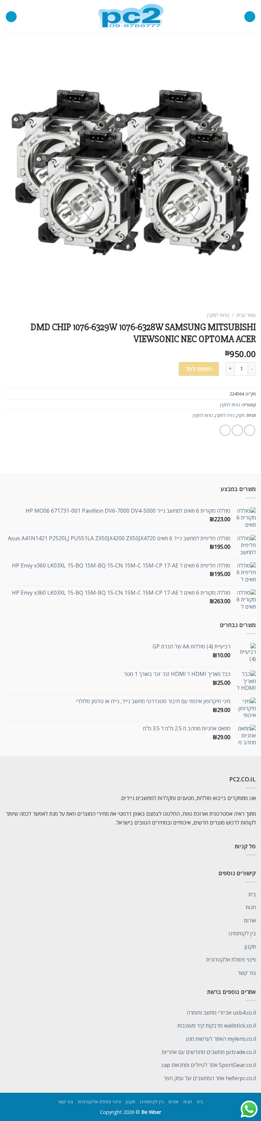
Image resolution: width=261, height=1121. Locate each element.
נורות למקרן (218, 315)
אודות (250, 920)
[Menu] (249, 16)
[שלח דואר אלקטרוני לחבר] (225, 430)
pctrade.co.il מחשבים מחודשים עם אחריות (209, 1052)
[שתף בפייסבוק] (237, 430)
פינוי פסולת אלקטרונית (231, 959)
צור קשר (247, 972)
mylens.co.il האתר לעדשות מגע (221, 1038)
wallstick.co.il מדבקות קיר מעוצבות (216, 1025)
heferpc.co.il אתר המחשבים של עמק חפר (209, 1078)
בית (252, 894)
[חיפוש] (11, 16)
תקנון (250, 946)
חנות (251, 907)
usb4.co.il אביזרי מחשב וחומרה (221, 1012)
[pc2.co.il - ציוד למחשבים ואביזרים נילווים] (130, 17)
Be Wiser (151, 1112)
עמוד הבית (246, 315)
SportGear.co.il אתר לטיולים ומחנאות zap (208, 1065)
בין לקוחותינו (242, 933)
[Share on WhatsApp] (249, 430)
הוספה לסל (199, 369)
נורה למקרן (224, 415)
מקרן (241, 415)
